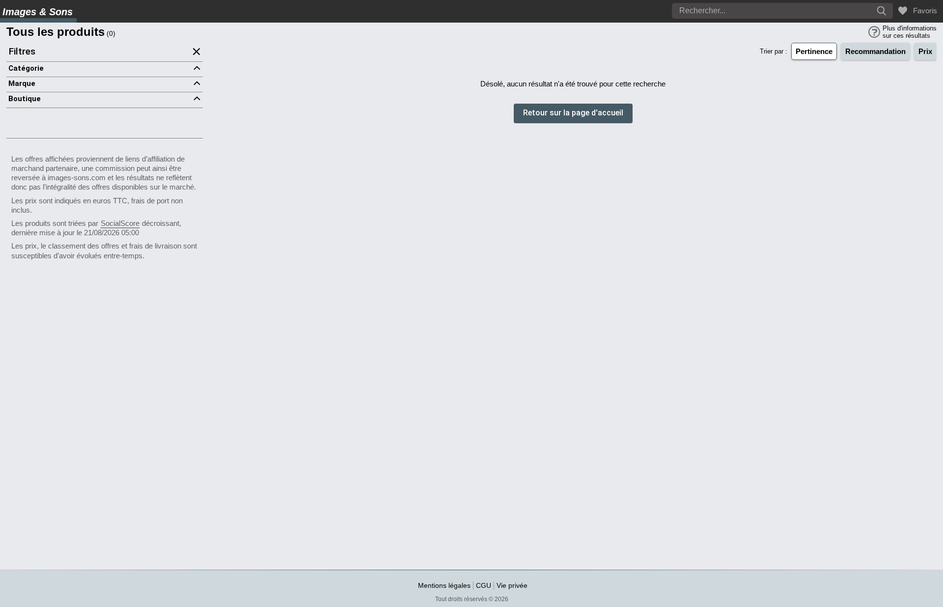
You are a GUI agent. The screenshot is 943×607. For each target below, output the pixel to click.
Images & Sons (37, 11)
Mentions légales (444, 585)
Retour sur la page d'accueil (573, 113)
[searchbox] (753, 11)
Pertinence (814, 51)
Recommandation (875, 51)
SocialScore (120, 223)
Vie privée (512, 585)
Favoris (923, 10)
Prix (925, 51)
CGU (483, 585)
